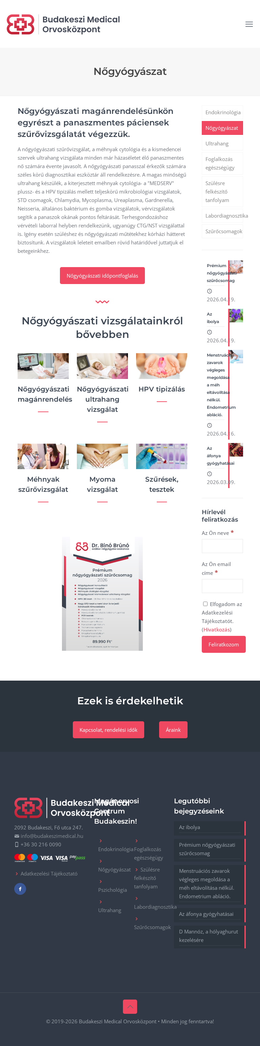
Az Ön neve (218, 532)
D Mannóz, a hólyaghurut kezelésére (208, 935)
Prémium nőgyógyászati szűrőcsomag (207, 849)
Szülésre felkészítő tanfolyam (217, 191)
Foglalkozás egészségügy (220, 163)
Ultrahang (217, 143)
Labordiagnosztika (224, 215)
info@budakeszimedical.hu (52, 835)
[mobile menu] (249, 23)
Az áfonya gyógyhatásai (206, 913)
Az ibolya (189, 827)
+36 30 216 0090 (41, 844)
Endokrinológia (223, 112)
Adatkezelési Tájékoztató (49, 873)
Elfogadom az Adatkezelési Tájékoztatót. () (222, 617)
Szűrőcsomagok (223, 231)
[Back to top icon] (130, 1007)
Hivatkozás (216, 629)
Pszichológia (112, 889)
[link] (102, 594)
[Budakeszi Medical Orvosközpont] (63, 23)
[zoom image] (102, 594)
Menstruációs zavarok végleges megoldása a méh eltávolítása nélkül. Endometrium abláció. (206, 883)
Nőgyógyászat (221, 127)
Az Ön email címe (216, 569)
